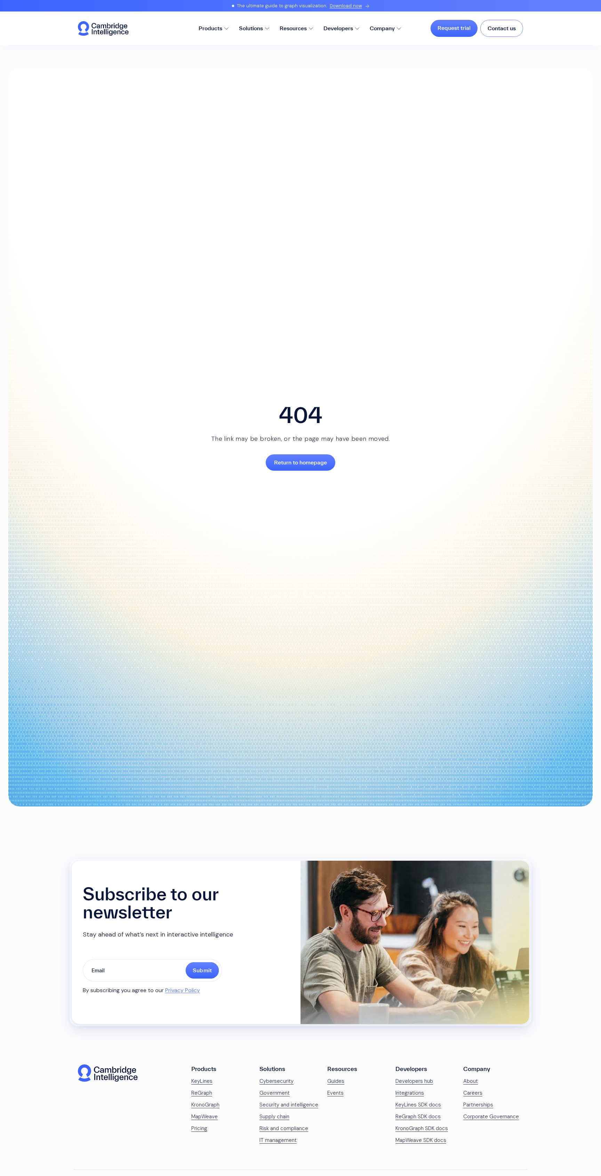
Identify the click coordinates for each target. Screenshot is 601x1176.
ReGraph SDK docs (418, 1116)
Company (382, 28)
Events (335, 1092)
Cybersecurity (276, 1081)
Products (210, 28)
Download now (346, 6)
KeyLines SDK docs (418, 1104)
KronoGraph (205, 1104)
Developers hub (414, 1081)
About (470, 1081)
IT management (278, 1140)
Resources (293, 28)
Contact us (502, 28)
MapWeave (204, 1116)
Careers (472, 1092)
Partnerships (478, 1104)
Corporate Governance (491, 1116)
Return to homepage (300, 462)
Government (274, 1092)
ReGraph (201, 1092)
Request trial (454, 28)
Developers (338, 28)
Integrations (409, 1092)
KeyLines (202, 1081)
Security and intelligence (288, 1104)
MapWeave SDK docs (420, 1140)
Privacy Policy (182, 990)
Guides (335, 1081)
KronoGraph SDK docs (421, 1128)
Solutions (251, 28)
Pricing (199, 1128)
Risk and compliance (283, 1128)
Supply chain (274, 1116)
